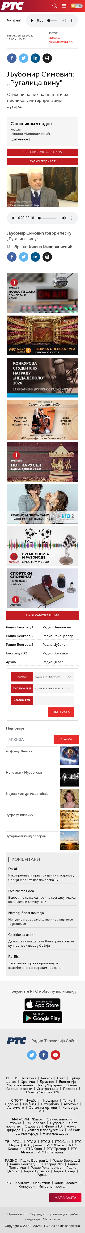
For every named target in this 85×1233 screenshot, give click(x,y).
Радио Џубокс (53, 644)
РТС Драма (33, 1145)
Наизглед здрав (55, 1133)
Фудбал (32, 1100)
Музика (15, 1123)
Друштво (47, 1081)
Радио (11, 1160)
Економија (67, 1081)
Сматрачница (47, 1089)
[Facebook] (12, 58)
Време (71, 1085)
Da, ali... (14, 869)
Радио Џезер (53, 662)
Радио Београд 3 (20, 644)
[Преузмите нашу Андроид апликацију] (42, 1017)
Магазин (20, 1119)
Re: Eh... (14, 956)
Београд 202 (16, 653)
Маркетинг (41, 1183)
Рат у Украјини (50, 1085)
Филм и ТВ (53, 1126)
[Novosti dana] (42, 293)
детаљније (20, 139)
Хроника (28, 1081)
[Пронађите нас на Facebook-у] (43, 1055)
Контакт (22, 1183)
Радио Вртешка (55, 653)
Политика (28, 1078)
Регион (46, 1078)
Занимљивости (59, 1119)
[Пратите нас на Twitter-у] (32, 1055)
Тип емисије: (22, 688)
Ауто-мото (15, 1107)
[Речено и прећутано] (42, 504)
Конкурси (26, 1186)
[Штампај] (47, 58)
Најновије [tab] (15, 728)
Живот (37, 1119)
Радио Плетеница (56, 627)
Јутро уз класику (19, 815)
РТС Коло (34, 1149)
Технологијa (35, 1123)
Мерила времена (20, 1085)
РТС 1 (17, 1142)
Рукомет (29, 1104)
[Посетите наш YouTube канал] (55, 1055)
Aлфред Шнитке (19, 751)
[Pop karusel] (42, 462)
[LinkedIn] (35, 58)
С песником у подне (31, 123)
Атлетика (71, 1104)
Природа (12, 1130)
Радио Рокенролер (57, 636)
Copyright (37, 1214)
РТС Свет (62, 1142)
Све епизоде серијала (42, 152)
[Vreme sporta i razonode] (42, 546)
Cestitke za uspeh (21, 935)
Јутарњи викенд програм (26, 836)
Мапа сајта (65, 1198)
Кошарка (50, 1100)
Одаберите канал (47, 676)
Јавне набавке (66, 1183)
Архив (11, 662)
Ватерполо (50, 1104)
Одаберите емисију (49, 688)
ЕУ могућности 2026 (42, 1092)
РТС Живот (55, 1145)
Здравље (32, 1126)
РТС (9, 1183)
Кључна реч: (22, 700)
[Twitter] (23, 58)
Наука (71, 1126)
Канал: (21, 676)
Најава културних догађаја (27, 793)
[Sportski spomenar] (42, 588)
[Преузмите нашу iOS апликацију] (42, 1004)
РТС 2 (31, 1142)
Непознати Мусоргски (24, 772)
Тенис (67, 1100)
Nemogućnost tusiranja (26, 913)
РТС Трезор (56, 1149)
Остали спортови (43, 1107)
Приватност (17, 1214)
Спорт (17, 1100)
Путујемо (57, 1123)
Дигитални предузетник (44, 1130)
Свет (61, 1078)
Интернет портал (52, 1186)
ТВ (7, 1142)
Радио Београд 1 (20, 627)
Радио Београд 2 (20, 636)
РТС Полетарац (50, 1152)
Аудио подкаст (42, 161)
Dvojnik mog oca (21, 891)
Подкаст (70, 1089)
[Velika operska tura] (42, 335)
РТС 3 (45, 1142)
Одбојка (11, 1104)
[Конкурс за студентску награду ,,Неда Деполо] (42, 377)
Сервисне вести (19, 1089)
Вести (11, 1078)
